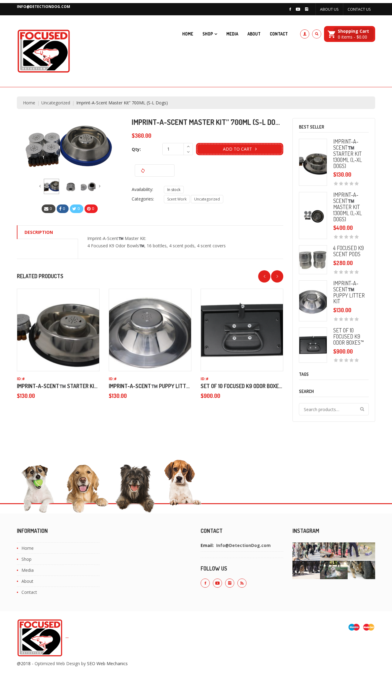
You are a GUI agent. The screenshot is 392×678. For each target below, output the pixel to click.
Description (38, 232)
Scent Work (177, 199)
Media (232, 33)
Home (187, 33)
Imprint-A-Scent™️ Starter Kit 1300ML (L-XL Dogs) (81, 386)
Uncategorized (55, 103)
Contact (279, 33)
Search (362, 409)
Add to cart (237, 149)
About (254, 33)
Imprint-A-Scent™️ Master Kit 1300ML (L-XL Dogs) (347, 206)
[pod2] (69, 186)
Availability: (142, 189)
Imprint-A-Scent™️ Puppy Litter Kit (155, 386)
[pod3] (88, 186)
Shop (207, 33)
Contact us (359, 9)
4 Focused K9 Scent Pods (348, 251)
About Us (329, 9)
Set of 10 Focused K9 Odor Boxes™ (243, 386)
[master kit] (51, 186)
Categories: (143, 199)
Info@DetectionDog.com (43, 6)
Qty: (136, 149)
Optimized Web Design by (60, 663)
